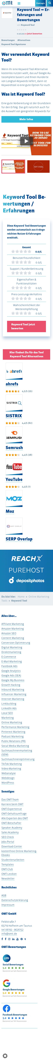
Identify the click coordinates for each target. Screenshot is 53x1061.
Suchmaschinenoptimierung (17, 759)
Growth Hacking (10, 684)
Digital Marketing (11, 647)
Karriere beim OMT (12, 804)
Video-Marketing (11, 768)
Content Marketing (12, 638)
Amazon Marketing (12, 628)
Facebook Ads (9, 666)
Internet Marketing (12, 699)
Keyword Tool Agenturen (13, 44)
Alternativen (24, 40)
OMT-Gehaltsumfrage (14, 813)
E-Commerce (8, 656)
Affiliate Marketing (12, 624)
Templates (7, 864)
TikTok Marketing (11, 763)
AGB (3, 895)
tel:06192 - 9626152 (12, 929)
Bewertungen (8, 40)
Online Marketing (11, 722)
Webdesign (8, 778)
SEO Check (7, 837)
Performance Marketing (15, 727)
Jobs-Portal (7, 841)
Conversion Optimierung (15, 642)
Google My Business (12, 680)
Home (21, 596)
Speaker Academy (11, 827)
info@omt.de (9, 933)
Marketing (7, 717)
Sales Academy (10, 832)
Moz (10, 511)
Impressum (7, 904)
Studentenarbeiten (12, 859)
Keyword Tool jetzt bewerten (23, 326)
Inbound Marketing (12, 689)
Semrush (14, 447)
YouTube (14, 479)
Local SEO (7, 713)
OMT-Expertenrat (11, 809)
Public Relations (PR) (13, 741)
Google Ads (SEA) (11, 675)
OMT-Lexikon (9, 873)
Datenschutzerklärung (14, 900)
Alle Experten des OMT (14, 818)
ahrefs (12, 384)
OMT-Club (7, 869)
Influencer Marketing (13, 694)
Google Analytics (11, 670)
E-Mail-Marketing (11, 661)
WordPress (7, 782)
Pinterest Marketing (13, 731)
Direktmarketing (11, 652)
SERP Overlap (19, 539)
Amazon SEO (8, 633)
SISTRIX (14, 415)
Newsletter (8, 878)
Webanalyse (8, 773)
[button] (5, 1056)
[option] (26, 143)
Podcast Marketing (12, 736)
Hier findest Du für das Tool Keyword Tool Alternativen (26, 354)
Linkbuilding (8, 703)
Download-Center (11, 846)
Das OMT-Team (10, 799)
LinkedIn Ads (9, 708)
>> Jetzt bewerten (33, 33)
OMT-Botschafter (11, 823)
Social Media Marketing (15, 745)
